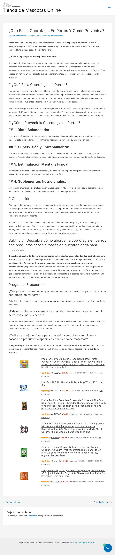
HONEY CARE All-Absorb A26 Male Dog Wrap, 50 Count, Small (72, 384)
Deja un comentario (17, 36)
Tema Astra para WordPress (84, 543)
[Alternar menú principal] (109, 7)
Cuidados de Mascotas (38, 36)
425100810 (56, 481)
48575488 (56, 461)
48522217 (55, 373)
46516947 (56, 414)
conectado (32, 516)
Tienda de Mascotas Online (32, 10)
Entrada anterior (11, 502)
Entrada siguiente (103, 502)
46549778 (56, 390)
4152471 (55, 437)
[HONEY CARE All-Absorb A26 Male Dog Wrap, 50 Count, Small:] (24, 387)
